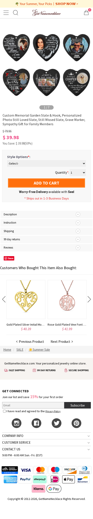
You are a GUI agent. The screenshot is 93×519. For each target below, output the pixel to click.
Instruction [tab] (10, 222)
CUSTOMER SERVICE (16, 442)
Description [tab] (10, 214)
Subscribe (78, 405)
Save (10, 258)
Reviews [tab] (8, 247)
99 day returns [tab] (12, 239)
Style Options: (18, 157)
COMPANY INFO (12, 436)
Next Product (61, 341)
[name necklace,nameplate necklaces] (46, 12)
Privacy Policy (53, 411)
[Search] (15, 12)
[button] (4, 299)
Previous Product (31, 341)
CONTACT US (11, 449)
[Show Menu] (6, 12)
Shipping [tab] (9, 231)
